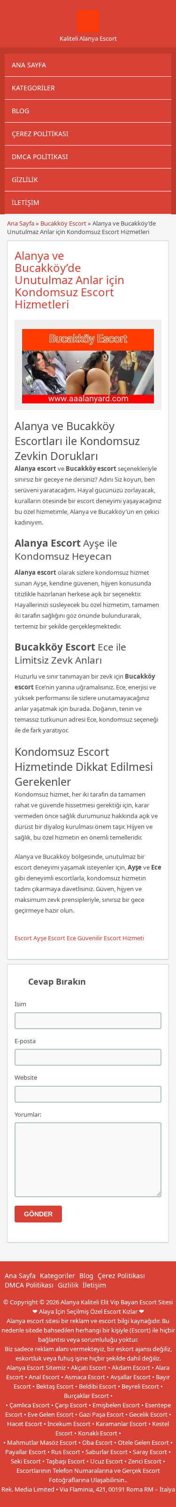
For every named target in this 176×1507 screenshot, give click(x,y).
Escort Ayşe (30, 938)
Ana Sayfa (29, 64)
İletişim (25, 202)
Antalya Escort (69, 1498)
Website (26, 1077)
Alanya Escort (109, 1498)
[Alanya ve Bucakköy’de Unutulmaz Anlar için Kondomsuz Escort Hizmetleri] (88, 406)
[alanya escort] (88, 30)
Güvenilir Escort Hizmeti (110, 938)
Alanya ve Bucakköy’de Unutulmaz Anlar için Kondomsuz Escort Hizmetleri (69, 280)
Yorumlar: (28, 1114)
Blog (20, 110)
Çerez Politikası (40, 133)
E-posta (25, 1041)
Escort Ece (62, 938)
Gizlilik (25, 179)
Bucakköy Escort (63, 223)
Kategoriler (33, 87)
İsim (20, 1004)
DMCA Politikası (40, 156)
